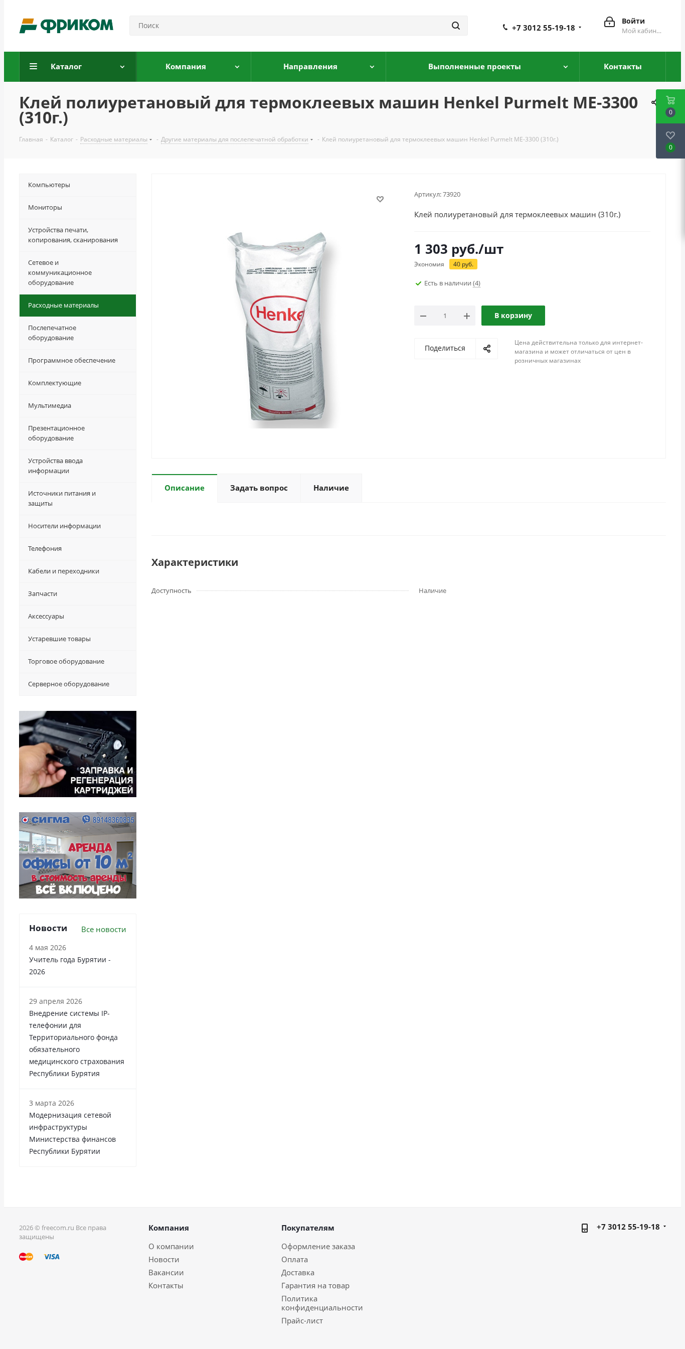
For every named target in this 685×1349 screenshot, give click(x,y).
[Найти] (456, 26)
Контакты (166, 1285)
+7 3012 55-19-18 (543, 27)
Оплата (294, 1259)
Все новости (103, 929)
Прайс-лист (302, 1320)
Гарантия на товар (315, 1285)
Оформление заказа (318, 1246)
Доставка (297, 1272)
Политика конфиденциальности (322, 1302)
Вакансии (166, 1272)
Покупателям (307, 1228)
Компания (168, 1228)
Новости (164, 1259)
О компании (171, 1246)
